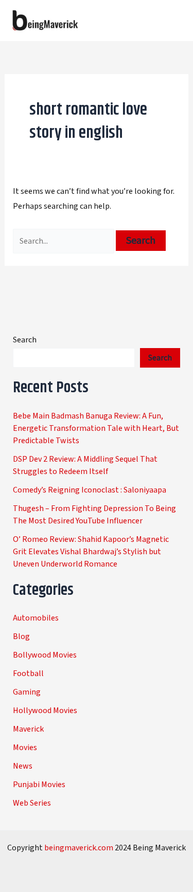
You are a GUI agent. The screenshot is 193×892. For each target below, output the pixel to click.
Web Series (32, 803)
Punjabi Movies (39, 784)
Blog (21, 636)
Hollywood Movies (45, 710)
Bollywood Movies (45, 655)
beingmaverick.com (78, 847)
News (22, 766)
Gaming (27, 692)
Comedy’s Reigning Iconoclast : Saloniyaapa (89, 490)
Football (28, 673)
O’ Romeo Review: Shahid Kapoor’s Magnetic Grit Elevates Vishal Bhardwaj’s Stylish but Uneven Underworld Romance (91, 552)
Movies (25, 747)
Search (25, 339)
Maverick (28, 729)
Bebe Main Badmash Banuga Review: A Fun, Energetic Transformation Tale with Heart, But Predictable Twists (96, 428)
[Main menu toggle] (171, 20)
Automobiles (36, 618)
